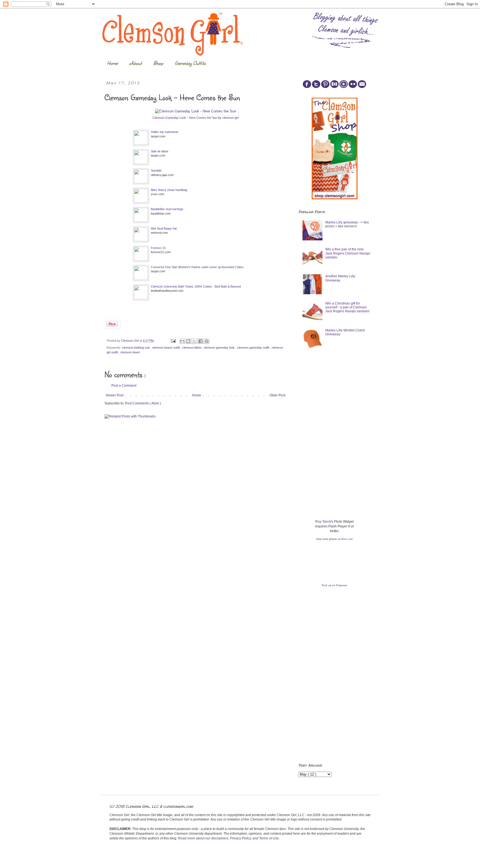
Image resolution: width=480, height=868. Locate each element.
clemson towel (129, 352)
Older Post (277, 395)
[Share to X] (194, 341)
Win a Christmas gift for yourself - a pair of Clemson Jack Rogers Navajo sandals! (347, 307)
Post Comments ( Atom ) (143, 403)
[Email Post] (173, 340)
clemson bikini (192, 347)
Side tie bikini (159, 151)
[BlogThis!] (188, 341)
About (135, 63)
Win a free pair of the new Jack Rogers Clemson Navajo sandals (347, 253)
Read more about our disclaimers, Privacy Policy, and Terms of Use (228, 838)
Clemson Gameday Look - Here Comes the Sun (184, 117)
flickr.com (347, 539)
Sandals (156, 170)
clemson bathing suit (136, 347)
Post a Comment (123, 386)
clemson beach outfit (166, 347)
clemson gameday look (220, 347)
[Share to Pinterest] (206, 341)
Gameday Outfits (190, 63)
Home (112, 63)
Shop (158, 63)
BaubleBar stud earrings (167, 209)
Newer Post (114, 395)
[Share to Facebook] (200, 341)
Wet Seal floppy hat (164, 228)
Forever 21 (158, 248)
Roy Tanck (323, 522)
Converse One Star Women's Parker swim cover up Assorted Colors (197, 267)
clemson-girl (230, 117)
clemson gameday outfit (253, 347)
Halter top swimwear (164, 132)
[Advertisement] (340, 396)
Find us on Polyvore (334, 585)
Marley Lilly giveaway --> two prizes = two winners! (347, 224)
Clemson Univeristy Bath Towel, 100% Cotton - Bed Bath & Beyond (196, 286)
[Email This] (182, 341)
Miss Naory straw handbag (169, 190)
